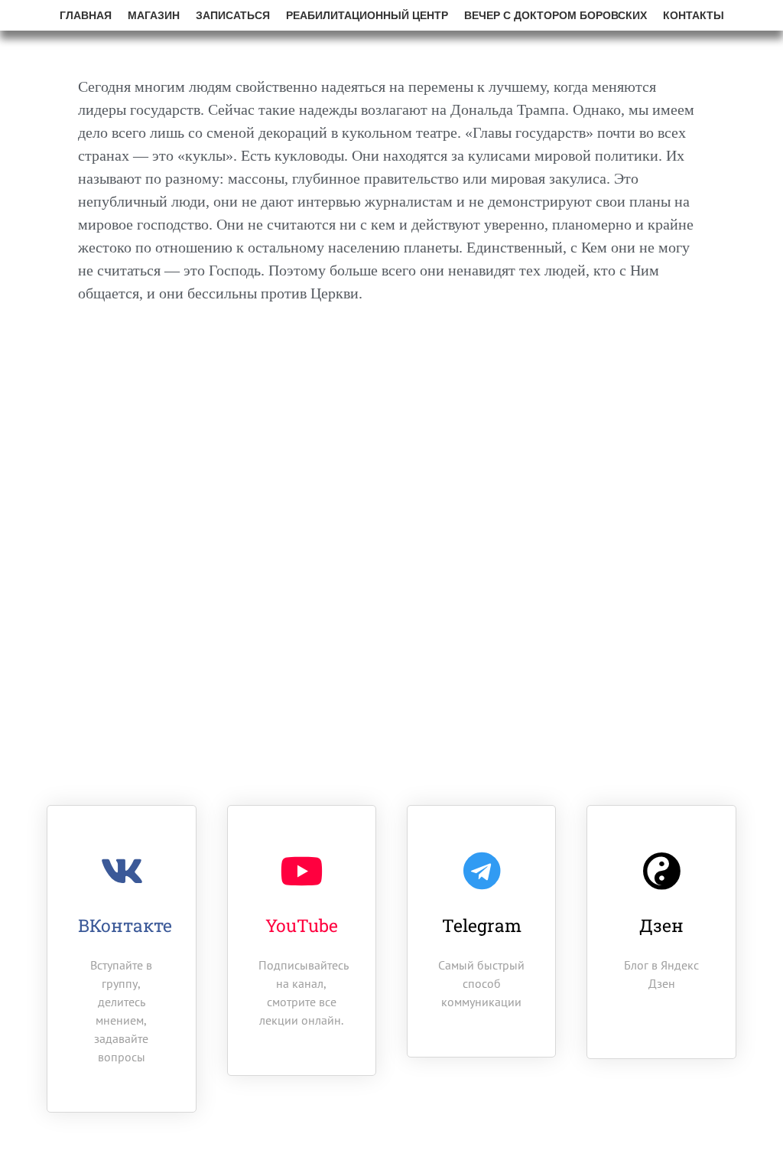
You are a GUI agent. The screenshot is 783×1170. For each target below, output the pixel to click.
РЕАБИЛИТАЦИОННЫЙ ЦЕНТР (367, 15)
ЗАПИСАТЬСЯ (233, 15)
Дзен (661, 925)
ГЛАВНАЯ (86, 15)
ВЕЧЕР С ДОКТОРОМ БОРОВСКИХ (555, 15)
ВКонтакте (125, 925)
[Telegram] (482, 871)
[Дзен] (661, 871)
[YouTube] (301, 871)
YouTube (301, 925)
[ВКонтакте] (121, 871)
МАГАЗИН (154, 15)
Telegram (481, 925)
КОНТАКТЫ (693, 15)
